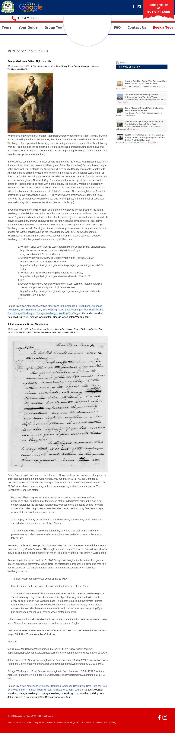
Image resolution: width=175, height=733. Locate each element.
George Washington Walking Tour (55, 313)
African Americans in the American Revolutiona (65, 306)
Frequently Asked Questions (69, 723)
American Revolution (73, 686)
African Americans (28, 306)
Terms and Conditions (92, 723)
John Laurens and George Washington (28, 324)
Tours (7, 27)
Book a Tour (163, 27)
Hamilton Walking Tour (17, 332)
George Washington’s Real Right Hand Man (30, 61)
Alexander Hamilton (46, 66)
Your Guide (28, 27)
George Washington (82, 66)
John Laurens (34, 332)
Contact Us (137, 27)
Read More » (121, 89)
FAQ (117, 27)
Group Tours (55, 27)
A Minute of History (129, 67)
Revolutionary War (48, 332)
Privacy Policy (110, 723)
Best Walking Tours (64, 66)
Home (10, 723)
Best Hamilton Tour (31, 309)
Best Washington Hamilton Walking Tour (29, 689)
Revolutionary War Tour (68, 332)
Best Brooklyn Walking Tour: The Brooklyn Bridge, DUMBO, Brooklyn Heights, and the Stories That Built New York (145, 137)
